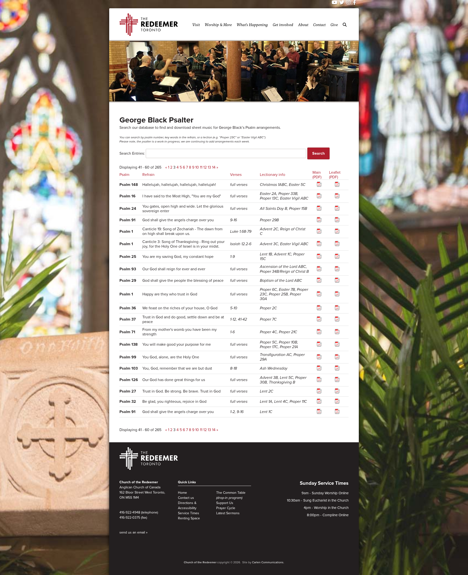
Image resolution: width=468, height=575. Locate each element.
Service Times (188, 513)
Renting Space (189, 518)
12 (205, 167)
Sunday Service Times (324, 483)
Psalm (124, 174)
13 (209, 167)
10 (197, 167)
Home (182, 493)
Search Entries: (132, 153)
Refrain (148, 174)
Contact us (186, 498)
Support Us (224, 503)
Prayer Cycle (225, 508)
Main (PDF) (317, 175)
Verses (236, 174)
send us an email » (133, 532)
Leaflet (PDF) (335, 175)
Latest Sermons (228, 513)
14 (213, 167)
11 (201, 167)
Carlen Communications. (268, 562)
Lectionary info (272, 174)
